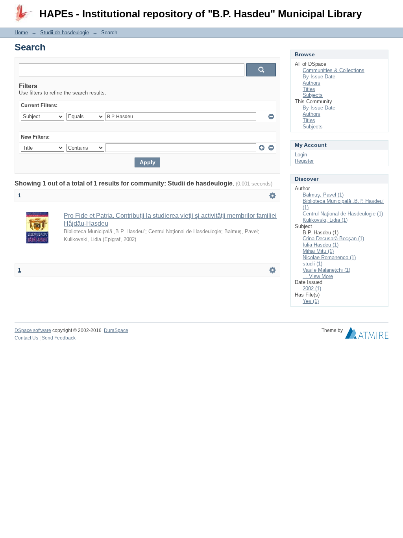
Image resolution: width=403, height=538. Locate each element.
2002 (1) (312, 288)
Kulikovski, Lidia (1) (325, 220)
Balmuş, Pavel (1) (323, 195)
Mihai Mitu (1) (318, 251)
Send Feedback (59, 338)
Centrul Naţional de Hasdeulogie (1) (343, 214)
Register (304, 161)
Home (21, 32)
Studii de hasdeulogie (64, 32)
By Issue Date (319, 77)
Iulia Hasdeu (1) (320, 245)
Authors (311, 83)
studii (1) (312, 264)
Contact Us (26, 338)
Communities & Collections (333, 70)
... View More (318, 276)
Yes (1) (311, 301)
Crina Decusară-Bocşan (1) (333, 238)
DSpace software (33, 330)
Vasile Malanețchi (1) (326, 270)
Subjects (313, 95)
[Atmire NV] (366, 335)
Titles (309, 89)
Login (382, 10)
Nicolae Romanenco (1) (329, 257)
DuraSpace (116, 330)
